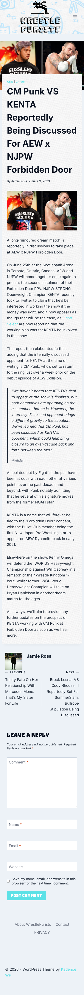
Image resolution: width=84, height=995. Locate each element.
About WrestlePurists (33, 924)
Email (15, 846)
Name (15, 824)
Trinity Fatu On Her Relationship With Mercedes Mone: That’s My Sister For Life (21, 688)
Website (16, 867)
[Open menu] (75, 16)
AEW (10, 81)
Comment (19, 762)
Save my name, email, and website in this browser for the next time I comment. (44, 881)
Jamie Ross (19, 181)
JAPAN (20, 81)
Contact (62, 924)
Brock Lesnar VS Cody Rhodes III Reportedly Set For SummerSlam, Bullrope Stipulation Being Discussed (63, 694)
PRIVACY (42, 932)
